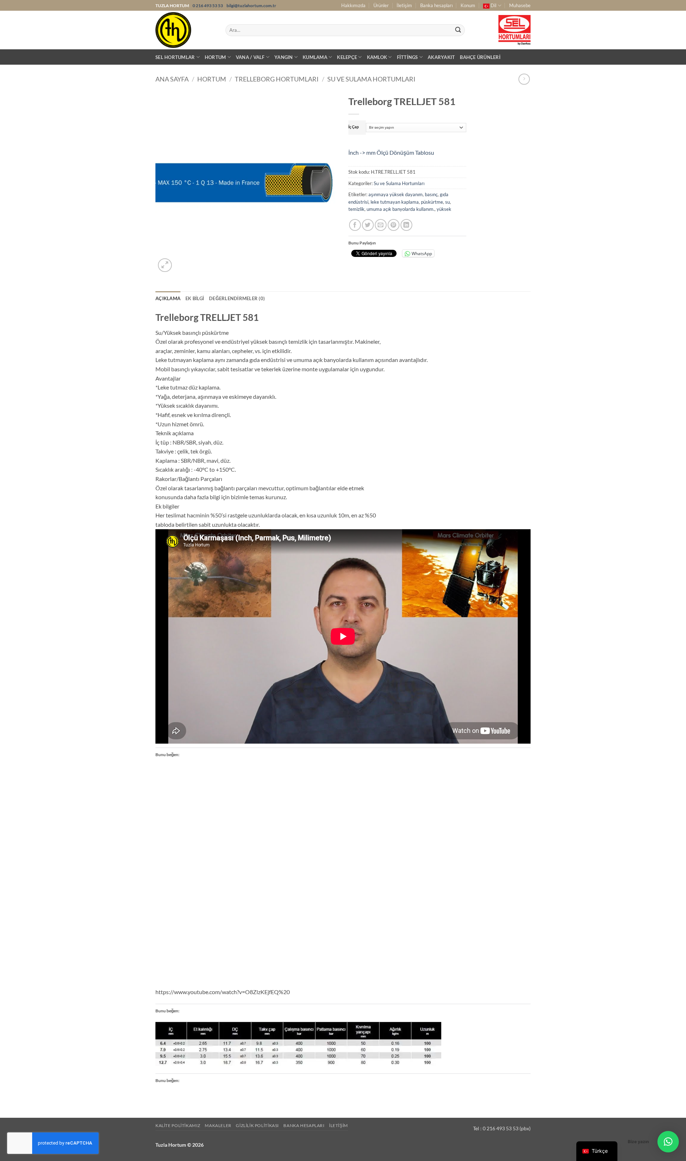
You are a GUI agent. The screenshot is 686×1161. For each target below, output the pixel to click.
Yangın (283, 57)
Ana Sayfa (172, 79)
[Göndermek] (458, 30)
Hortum (215, 57)
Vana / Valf (250, 57)
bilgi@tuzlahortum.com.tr (251, 5)
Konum (468, 5)
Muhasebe (520, 5)
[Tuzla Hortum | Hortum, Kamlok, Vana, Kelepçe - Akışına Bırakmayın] (185, 30)
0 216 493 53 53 (208, 5)
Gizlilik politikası (257, 1125)
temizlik (356, 209)
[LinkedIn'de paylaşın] (406, 225)
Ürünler (381, 5)
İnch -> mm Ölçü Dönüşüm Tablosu (391, 152)
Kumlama (315, 57)
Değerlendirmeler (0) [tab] (237, 298)
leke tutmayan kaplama (395, 202)
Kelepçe (347, 57)
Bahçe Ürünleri (480, 57)
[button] (165, 265)
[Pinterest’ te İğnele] (393, 225)
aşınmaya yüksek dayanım (395, 194)
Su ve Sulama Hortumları (371, 79)
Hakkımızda (353, 5)
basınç (431, 194)
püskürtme (432, 202)
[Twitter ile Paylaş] (368, 225)
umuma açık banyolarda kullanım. (400, 209)
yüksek (444, 209)
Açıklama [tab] (167, 298)
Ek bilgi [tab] (194, 298)
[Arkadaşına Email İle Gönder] (381, 225)
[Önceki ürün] (524, 79)
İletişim (404, 5)
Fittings (407, 57)
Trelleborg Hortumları (277, 79)
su (447, 202)
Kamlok (377, 57)
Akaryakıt (441, 57)
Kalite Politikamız (177, 1125)
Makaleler (218, 1125)
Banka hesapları (436, 5)
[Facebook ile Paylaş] (355, 225)
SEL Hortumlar (175, 57)
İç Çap (353, 127)
